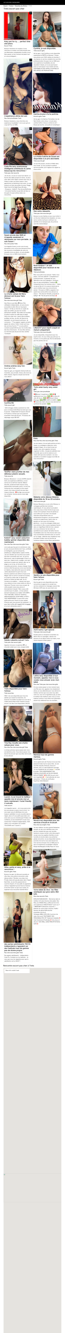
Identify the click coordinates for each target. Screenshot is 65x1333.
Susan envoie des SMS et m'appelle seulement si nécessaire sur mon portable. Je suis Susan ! (17, 238)
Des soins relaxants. (42, 211)
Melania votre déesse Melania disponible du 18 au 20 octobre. (47, 498)
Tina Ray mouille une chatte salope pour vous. (16, 744)
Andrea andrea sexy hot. (14, 366)
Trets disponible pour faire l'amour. (15, 690)
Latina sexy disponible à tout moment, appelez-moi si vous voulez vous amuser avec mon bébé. (46, 679)
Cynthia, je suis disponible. (45, 48)
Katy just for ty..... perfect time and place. (17, 42)
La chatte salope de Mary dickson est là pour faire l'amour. (15, 296)
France (11, 6)
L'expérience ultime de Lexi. (15, 116)
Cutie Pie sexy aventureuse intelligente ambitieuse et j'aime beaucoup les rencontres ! (17, 168)
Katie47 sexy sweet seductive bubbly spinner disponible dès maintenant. (17, 540)
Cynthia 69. (9, 403)
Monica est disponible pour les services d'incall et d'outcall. (46, 821)
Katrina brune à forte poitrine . (46, 114)
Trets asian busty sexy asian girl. (45, 388)
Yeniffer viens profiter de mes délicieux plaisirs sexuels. (16, 473)
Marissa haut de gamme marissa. (44, 756)
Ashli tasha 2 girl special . (44, 630)
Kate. (36, 438)
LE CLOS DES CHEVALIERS (12, 2)
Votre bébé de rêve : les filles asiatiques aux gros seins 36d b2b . (46, 892)
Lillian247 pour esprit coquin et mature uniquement (47, 329)
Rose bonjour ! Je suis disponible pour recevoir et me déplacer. (46, 267)
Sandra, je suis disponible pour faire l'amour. (46, 576)
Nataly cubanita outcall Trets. (16, 640)
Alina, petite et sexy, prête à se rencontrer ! (17, 868)
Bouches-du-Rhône (21, 6)
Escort (5, 6)
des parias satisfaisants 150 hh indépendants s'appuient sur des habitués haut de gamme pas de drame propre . (17, 947)
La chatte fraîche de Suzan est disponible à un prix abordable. (46, 157)
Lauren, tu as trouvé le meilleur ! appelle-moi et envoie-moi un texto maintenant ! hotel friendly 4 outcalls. (17, 800)
